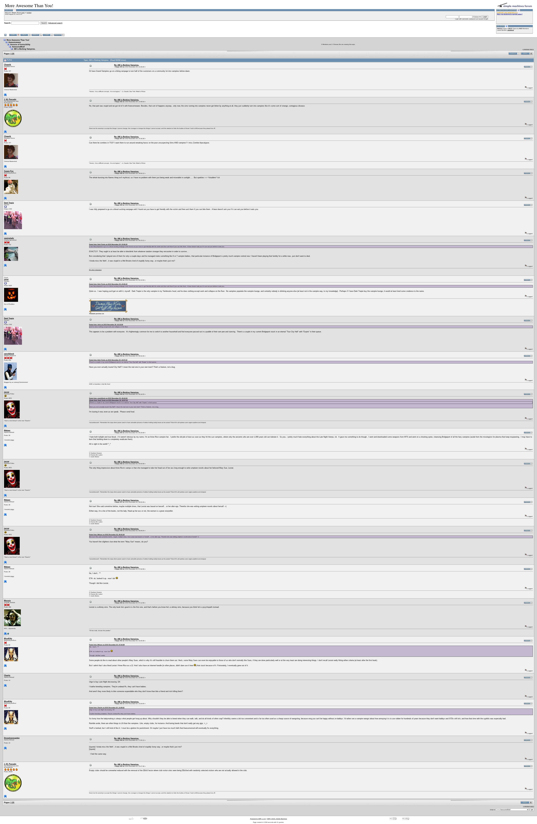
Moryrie (7, 601)
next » (532, 49)
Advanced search (55, 23)
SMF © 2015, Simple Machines (277, 819)
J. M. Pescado (10, 99)
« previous (526, 49)
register (29, 12)
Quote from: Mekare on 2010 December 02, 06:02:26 (107, 534)
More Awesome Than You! (18, 40)
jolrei (6, 279)
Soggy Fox (8, 171)
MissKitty (8, 638)
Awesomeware (14, 42)
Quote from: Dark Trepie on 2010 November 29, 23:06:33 (108, 244)
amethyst (510, 30)
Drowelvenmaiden (12, 738)
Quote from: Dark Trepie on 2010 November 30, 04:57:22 (108, 360)
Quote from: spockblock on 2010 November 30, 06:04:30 (108, 398)
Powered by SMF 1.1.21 (258, 819)
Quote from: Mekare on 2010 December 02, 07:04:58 (107, 644)
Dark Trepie (9, 203)
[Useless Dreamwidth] (8, 634)
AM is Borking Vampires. (24, 49)
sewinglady (9, 238)
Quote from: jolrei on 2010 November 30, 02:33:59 (106, 324)
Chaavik (7, 65)
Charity (7, 675)
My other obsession (95, 270)
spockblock (9, 354)
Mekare (7, 430)
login (23, 12)
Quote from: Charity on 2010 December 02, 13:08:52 (106, 707)
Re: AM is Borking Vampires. (126, 65)
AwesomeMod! (18, 47)
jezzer (6, 392)
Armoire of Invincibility (20, 44)
